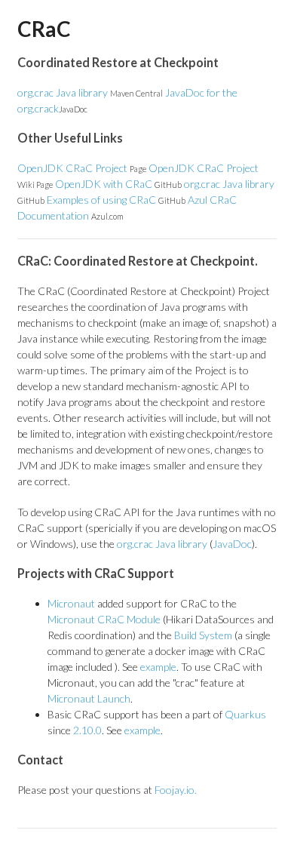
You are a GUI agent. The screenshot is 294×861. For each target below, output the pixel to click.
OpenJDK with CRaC (118, 183)
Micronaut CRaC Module (104, 619)
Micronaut (71, 603)
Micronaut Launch (88, 698)
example (158, 666)
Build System (203, 635)
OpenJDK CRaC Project (81, 167)
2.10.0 (87, 730)
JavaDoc (232, 543)
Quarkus (245, 714)
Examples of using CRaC (116, 199)
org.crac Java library (90, 92)
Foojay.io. (176, 789)
